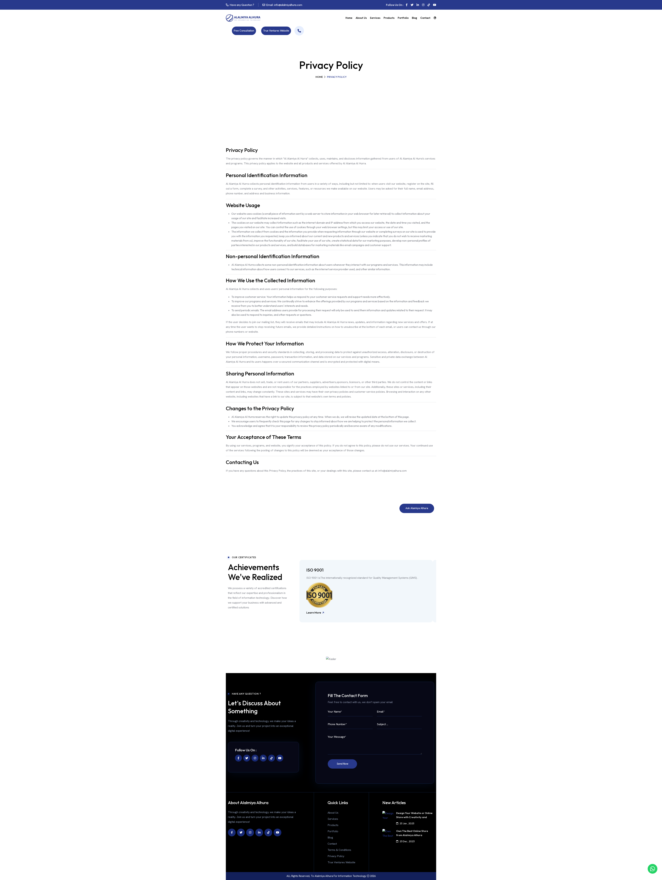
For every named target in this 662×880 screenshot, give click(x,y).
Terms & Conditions (339, 850)
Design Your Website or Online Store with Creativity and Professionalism (414, 817)
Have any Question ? (242, 5)
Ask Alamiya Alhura (416, 508)
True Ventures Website (276, 30)
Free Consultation (244, 30)
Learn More (314, 612)
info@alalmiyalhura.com (288, 5)
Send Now (342, 763)
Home (348, 18)
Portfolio (403, 18)
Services (375, 18)
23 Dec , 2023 (407, 841)
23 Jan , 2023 (407, 823)
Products (389, 18)
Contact (425, 18)
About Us (361, 18)
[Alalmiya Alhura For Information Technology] (299, 31)
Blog (414, 18)
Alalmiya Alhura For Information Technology (341, 876)
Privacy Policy (336, 856)
